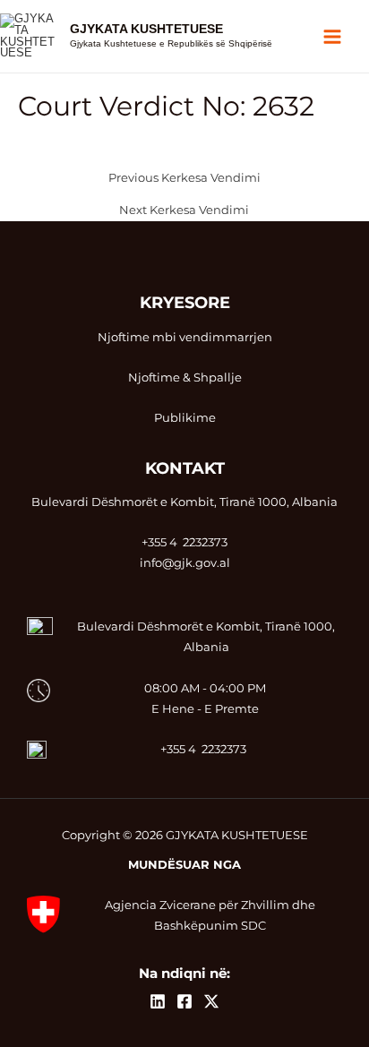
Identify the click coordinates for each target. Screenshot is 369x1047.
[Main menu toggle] (332, 36)
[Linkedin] (158, 1001)
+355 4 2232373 (203, 749)
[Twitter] (211, 1001)
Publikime (185, 418)
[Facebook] (184, 1001)
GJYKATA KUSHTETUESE (146, 29)
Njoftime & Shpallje (185, 377)
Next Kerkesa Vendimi (184, 211)
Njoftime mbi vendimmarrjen (185, 337)
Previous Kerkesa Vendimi (184, 179)
